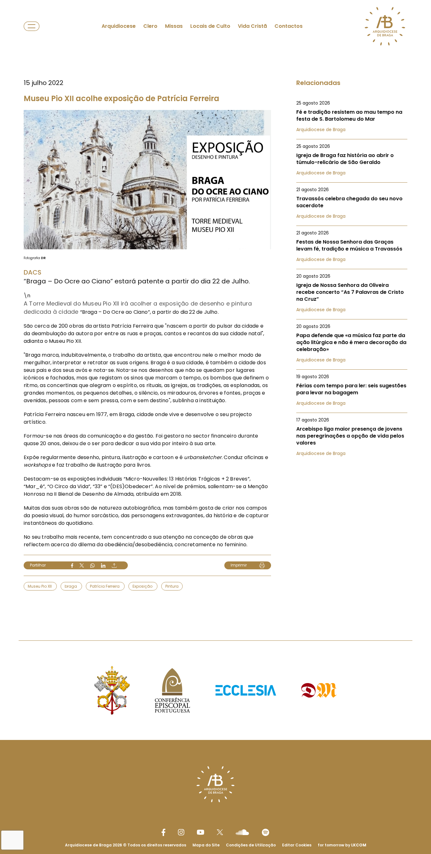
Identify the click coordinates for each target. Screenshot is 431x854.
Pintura (172, 586)
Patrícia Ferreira (105, 586)
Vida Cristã (252, 26)
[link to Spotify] (265, 832)
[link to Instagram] (181, 832)
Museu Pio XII (40, 586)
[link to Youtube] (200, 832)
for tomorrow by (342, 845)
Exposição (143, 586)
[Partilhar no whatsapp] (92, 565)
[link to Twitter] (220, 832)
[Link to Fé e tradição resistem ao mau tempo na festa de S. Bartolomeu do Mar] (351, 116)
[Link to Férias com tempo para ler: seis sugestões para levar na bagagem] (351, 389)
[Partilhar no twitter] (82, 565)
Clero (150, 26)
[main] (215, 307)
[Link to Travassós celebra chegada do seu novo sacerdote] (351, 202)
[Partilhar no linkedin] (103, 565)
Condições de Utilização (251, 845)
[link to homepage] (385, 26)
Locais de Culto (210, 26)
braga (71, 586)
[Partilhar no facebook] (72, 565)
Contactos (289, 26)
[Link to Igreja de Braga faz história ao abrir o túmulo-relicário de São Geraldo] (351, 159)
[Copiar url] (114, 565)
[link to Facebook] (163, 832)
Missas (174, 26)
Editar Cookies (296, 845)
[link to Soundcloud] (242, 832)
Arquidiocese (119, 26)
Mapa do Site (206, 845)
